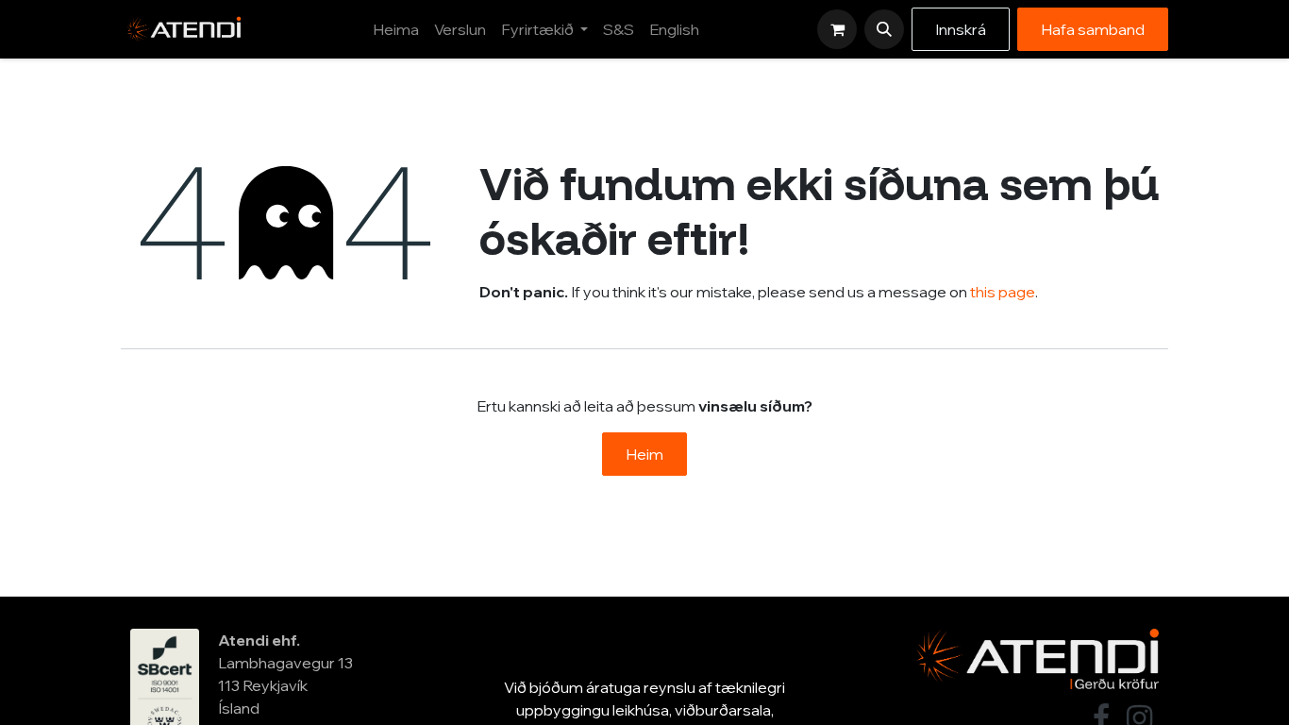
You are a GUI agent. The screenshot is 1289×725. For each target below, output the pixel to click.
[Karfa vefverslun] (837, 29)
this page (1002, 291)
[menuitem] (396, 29)
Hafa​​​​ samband (1093, 29)
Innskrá (960, 29)
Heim (644, 454)
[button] (884, 29)
